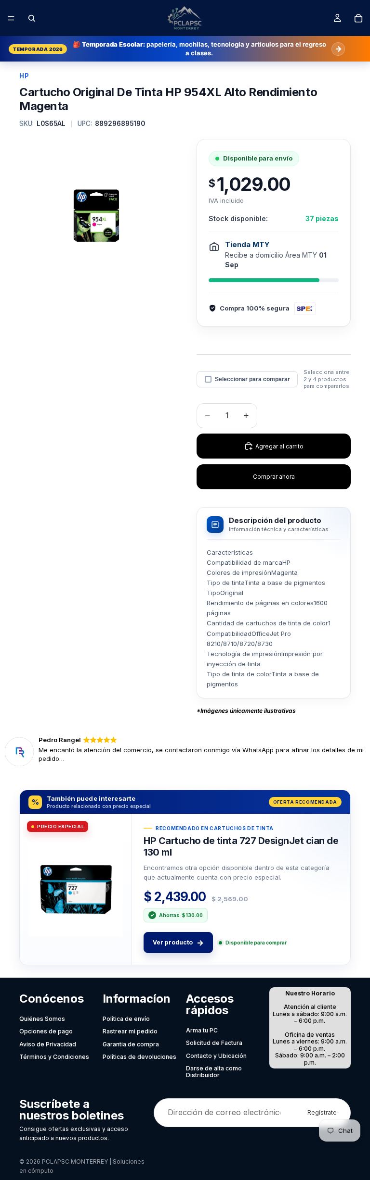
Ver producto (178, 942)
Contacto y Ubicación (216, 1055)
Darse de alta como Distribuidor (214, 1072)
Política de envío (126, 1018)
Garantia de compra (131, 1044)
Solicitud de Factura (214, 1042)
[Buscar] (31, 18)
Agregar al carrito (279, 446)
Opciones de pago (46, 1031)
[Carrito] (358, 18)
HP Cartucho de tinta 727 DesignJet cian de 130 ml (241, 846)
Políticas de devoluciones (139, 1056)
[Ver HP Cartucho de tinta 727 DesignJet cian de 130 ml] (75, 889)
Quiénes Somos (42, 1018)
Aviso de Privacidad (47, 1044)
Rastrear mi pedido (130, 1031)
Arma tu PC (202, 1030)
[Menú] (11, 18)
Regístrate (322, 1112)
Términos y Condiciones (54, 1056)
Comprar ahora (274, 476)
